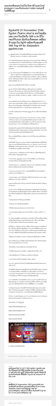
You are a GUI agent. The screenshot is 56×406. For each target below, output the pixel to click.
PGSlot (30, 356)
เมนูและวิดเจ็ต (50, 10)
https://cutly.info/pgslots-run (17, 310)
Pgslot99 (12, 54)
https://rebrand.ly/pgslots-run (17, 306)
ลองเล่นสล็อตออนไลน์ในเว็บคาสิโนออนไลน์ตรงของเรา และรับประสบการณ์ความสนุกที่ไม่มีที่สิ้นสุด (24, 8)
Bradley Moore (23, 356)
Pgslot (30, 111)
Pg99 (35, 356)
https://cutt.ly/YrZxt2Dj (15, 318)
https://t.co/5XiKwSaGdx (17, 346)
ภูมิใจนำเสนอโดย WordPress (15, 403)
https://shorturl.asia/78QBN (17, 314)
